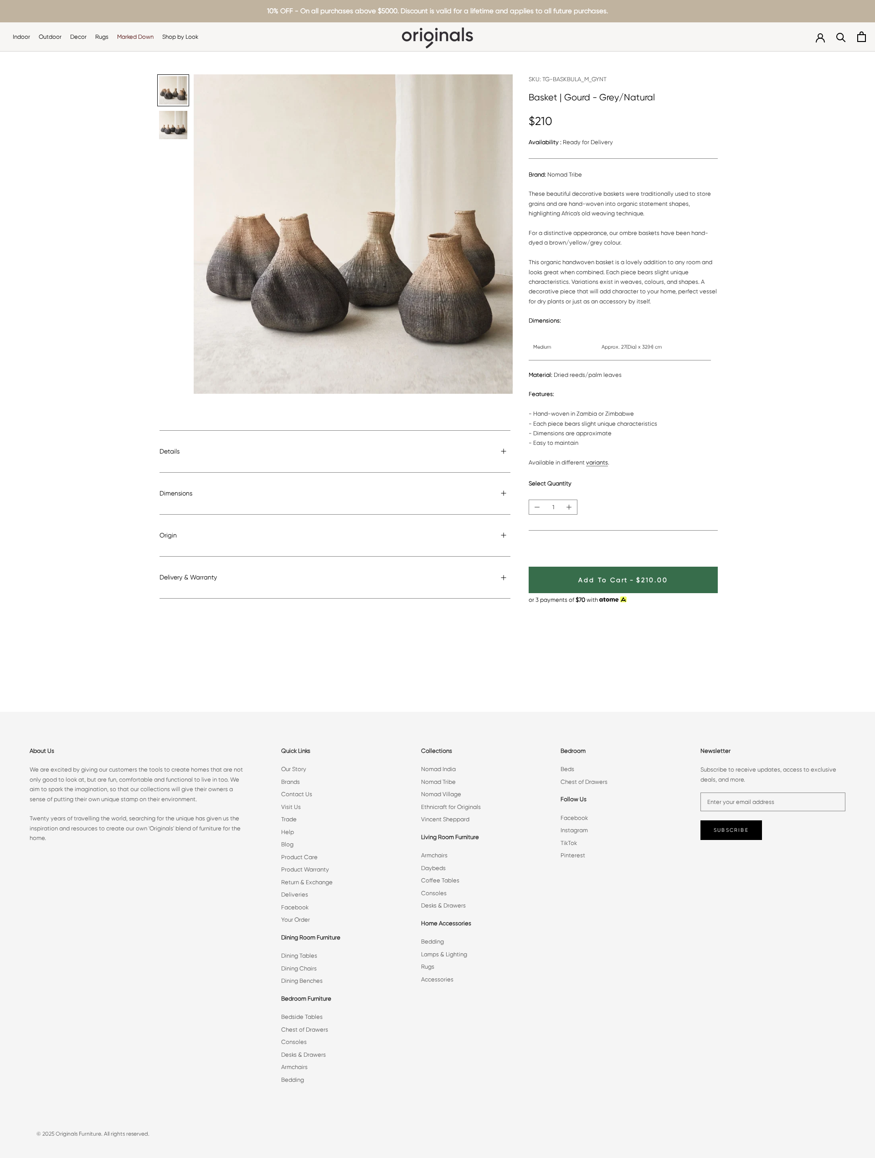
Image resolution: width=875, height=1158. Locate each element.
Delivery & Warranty (188, 577)
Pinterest (573, 855)
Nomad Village (441, 794)
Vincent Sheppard (445, 819)
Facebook (295, 907)
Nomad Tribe (438, 781)
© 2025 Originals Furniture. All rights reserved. (92, 1134)
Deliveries (294, 894)
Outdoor (50, 36)
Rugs (101, 36)
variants (597, 462)
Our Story (293, 769)
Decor (78, 36)
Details (170, 451)
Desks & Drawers (303, 1054)
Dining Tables (299, 955)
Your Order (295, 919)
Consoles (294, 1041)
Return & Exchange (307, 882)
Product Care (299, 857)
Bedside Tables (302, 1016)
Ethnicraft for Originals (451, 806)
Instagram (574, 830)
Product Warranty (305, 869)
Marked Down (135, 36)
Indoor (21, 36)
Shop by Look (180, 36)
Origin (168, 535)
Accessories (437, 979)
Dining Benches (302, 980)
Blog (287, 844)
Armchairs (294, 1067)
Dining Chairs (299, 968)
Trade (289, 819)
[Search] (841, 37)
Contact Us (296, 794)
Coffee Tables (440, 880)
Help (287, 832)
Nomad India (438, 769)
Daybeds (433, 868)
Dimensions (176, 493)
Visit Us (291, 806)
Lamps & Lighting (444, 954)
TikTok (569, 843)
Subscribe (731, 830)
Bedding (292, 1079)
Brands (290, 781)
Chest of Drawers (304, 1029)
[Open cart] (861, 36)
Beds (567, 769)
